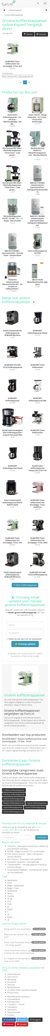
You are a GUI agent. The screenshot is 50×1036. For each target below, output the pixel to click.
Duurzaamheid (13, 999)
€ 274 (12, 152)
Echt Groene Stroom (16, 854)
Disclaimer (11, 982)
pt (8, 906)
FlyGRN (10, 851)
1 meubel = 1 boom (16, 1004)
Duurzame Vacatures (16, 862)
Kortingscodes (13, 1002)
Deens (10, 917)
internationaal (33, 862)
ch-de (9, 898)
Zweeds (10, 896)
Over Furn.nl (12, 977)
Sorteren (42, 34)
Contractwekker (14, 864)
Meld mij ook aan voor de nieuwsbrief (25, 639)
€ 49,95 (12, 120)
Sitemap (11, 984)
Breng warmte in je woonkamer (24, 929)
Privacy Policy (12, 992)
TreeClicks (11, 846)
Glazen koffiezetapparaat (13, 812)
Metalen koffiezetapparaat (13, 803)
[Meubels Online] (4, 10)
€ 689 (37, 188)
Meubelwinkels (13, 987)
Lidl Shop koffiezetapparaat (13, 794)
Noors (10, 893)
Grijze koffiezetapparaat (12, 807)
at (8, 919)
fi (7, 912)
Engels (10, 909)
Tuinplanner (12, 1007)
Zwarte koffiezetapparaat (36, 803)
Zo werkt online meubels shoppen (22, 990)
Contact (10, 1015)
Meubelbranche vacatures (18, 996)
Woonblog (11, 979)
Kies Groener (12, 859)
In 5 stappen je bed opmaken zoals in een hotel (24, 959)
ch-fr (9, 901)
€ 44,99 (37, 154)
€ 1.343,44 (12, 285)
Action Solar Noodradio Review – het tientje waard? (24, 943)
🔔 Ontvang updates (25, 644)
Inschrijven (41, 837)
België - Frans (13, 888)
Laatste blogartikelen (14, 923)
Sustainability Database (17, 870)
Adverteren (12, 1009)
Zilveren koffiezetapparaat (13, 799)
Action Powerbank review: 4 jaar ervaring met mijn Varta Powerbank (24, 951)
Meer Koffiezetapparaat (26, 585)
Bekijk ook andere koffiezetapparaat (16, 300)
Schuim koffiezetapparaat (35, 807)
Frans (9, 883)
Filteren (29, 34)
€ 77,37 (37, 119)
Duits (9, 904)
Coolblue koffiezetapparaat (13, 790)
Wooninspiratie (13, 1012)
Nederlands (12, 880)
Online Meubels (14, 974)
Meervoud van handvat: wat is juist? (24, 935)
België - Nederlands (15, 885)
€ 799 (37, 222)
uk (8, 914)
